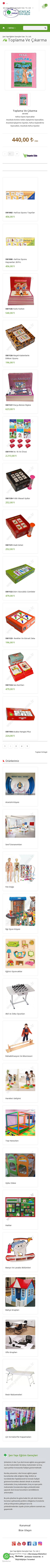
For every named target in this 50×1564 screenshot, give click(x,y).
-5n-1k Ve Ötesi (16, 451)
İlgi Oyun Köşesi (12, 929)
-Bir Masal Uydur (17, 498)
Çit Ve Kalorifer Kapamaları (18, 1437)
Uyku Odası (10, 1183)
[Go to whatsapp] (6, 1556)
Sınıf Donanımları (13, 844)
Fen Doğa (9, 887)
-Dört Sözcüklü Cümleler (20, 591)
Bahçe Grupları (12, 1310)
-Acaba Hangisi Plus (18, 731)
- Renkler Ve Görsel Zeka (20, 638)
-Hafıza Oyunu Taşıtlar (20, 212)
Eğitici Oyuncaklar (13, 971)
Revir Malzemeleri (13, 1394)
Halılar (8, 1225)
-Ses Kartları (14, 685)
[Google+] (14, 1545)
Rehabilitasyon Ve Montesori (18, 1056)
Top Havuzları (12, 1140)
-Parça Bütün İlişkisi (18, 405)
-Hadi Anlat (14, 545)
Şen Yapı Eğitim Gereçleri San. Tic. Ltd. (17, 8)
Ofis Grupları (11, 1352)
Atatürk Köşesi (12, 802)
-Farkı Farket (14, 309)
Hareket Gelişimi (13, 1098)
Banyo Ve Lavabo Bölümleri (18, 1267)
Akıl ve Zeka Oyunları (15, 1013)
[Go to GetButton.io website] (6, 1561)
